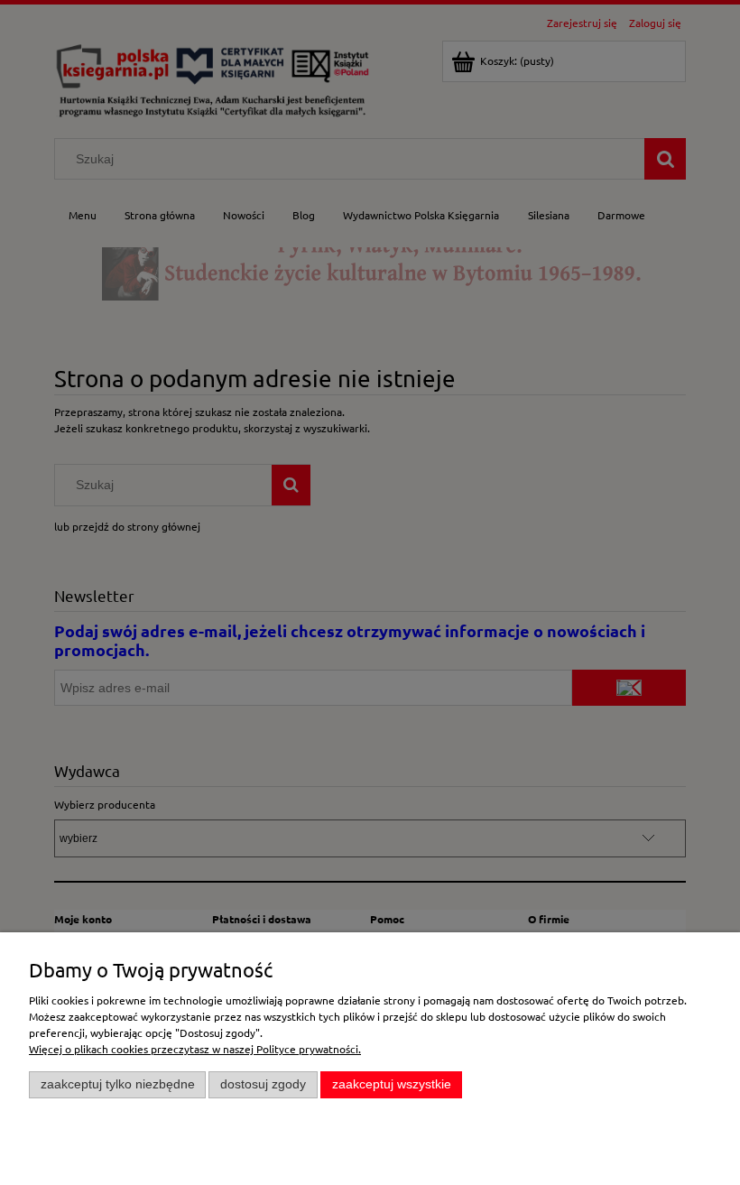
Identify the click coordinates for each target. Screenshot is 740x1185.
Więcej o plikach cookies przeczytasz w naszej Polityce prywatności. (195, 1049)
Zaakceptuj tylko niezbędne (118, 1084)
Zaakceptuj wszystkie (391, 1084)
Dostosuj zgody (263, 1084)
